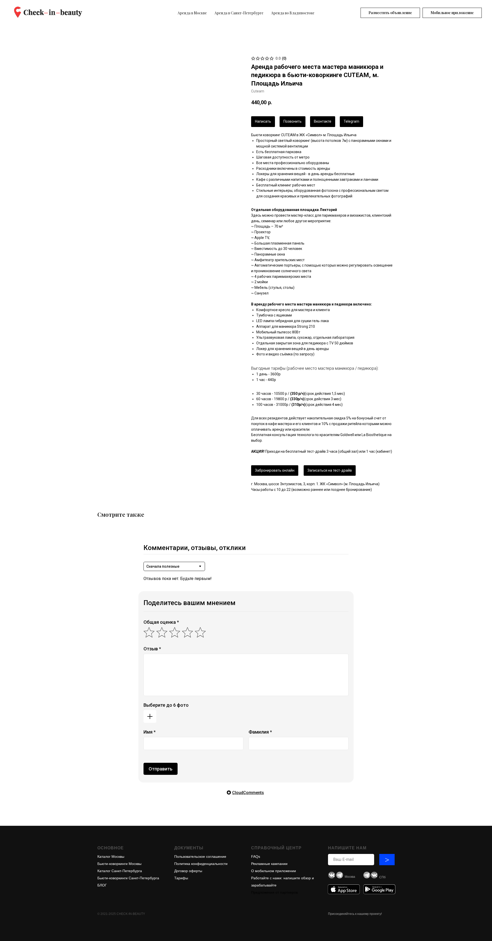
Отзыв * (152, 648)
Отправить (160, 768)
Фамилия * (260, 732)
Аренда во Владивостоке (292, 12)
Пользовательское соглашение (200, 856)
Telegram (351, 121)
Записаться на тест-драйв (330, 470)
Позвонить (292, 121)
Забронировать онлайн (274, 470)
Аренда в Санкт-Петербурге (238, 12)
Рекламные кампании (269, 864)
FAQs (255, 856)
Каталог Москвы (110, 856)
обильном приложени (276, 871)
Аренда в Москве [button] (192, 12)
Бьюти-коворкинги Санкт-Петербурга (128, 878)
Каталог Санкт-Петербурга (119, 871)
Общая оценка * (161, 622)
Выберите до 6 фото (166, 705)
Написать (263, 121)
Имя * (150, 732)
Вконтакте (322, 121)
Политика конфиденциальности (201, 864)
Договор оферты (188, 871)
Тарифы (181, 878)
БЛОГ (102, 885)
